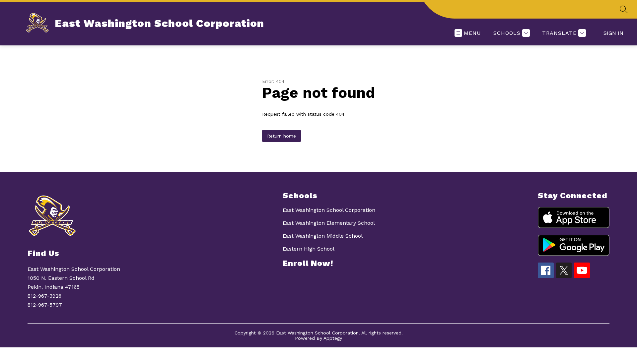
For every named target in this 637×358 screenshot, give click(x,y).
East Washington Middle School (323, 236)
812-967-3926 (44, 296)
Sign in (613, 33)
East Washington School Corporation (329, 210)
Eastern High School (308, 249)
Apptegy (332, 338)
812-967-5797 (45, 305)
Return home (281, 136)
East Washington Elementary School (329, 223)
